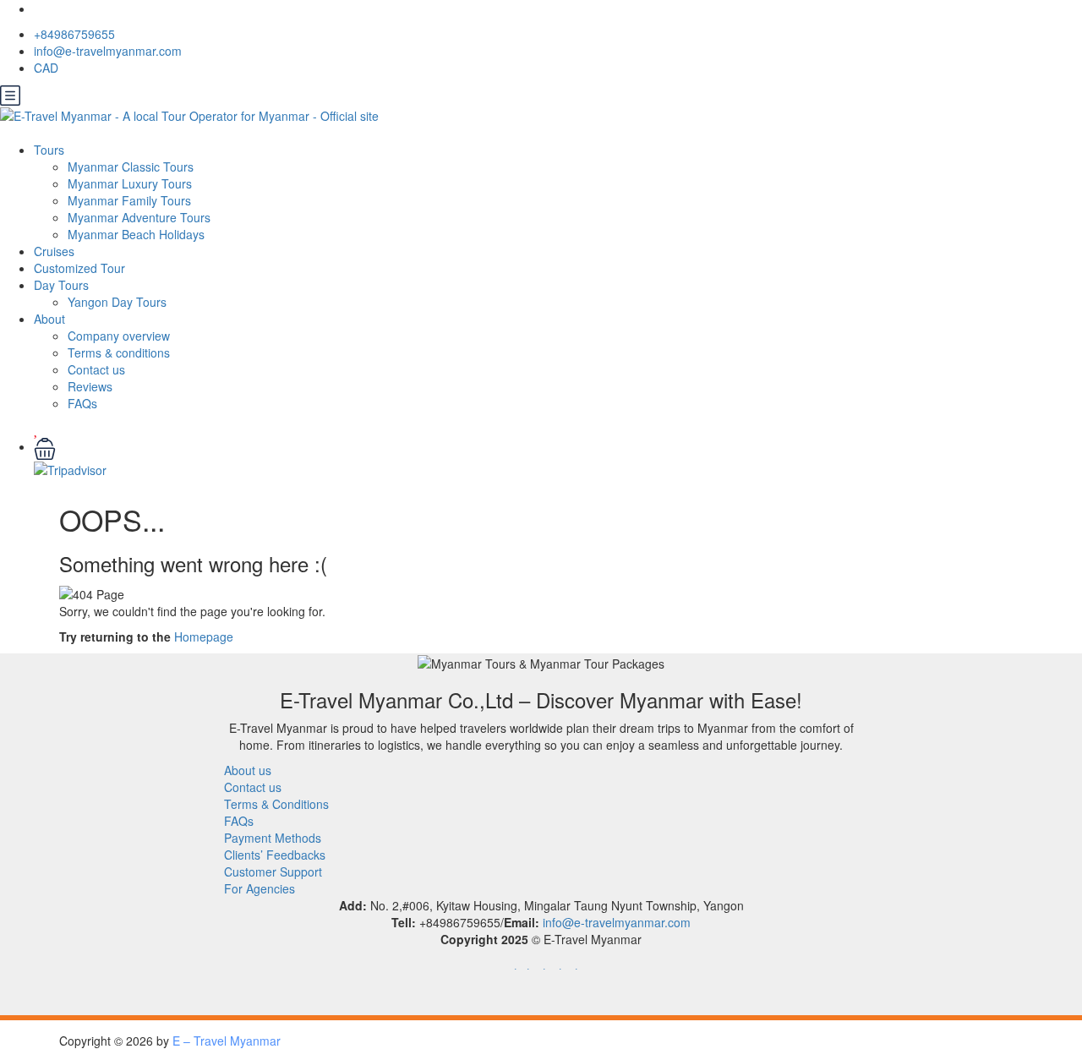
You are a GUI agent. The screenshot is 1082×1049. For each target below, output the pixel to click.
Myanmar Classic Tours (131, 166)
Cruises (54, 251)
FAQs (82, 403)
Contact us (96, 369)
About (49, 318)
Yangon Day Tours (117, 301)
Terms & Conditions (276, 803)
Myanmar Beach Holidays (136, 234)
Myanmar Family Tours (129, 200)
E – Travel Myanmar (226, 1040)
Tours (49, 149)
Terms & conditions (119, 352)
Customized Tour (79, 268)
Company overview (119, 335)
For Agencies (259, 888)
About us (247, 770)
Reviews (90, 386)
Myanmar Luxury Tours (130, 183)
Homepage (203, 636)
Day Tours (61, 284)
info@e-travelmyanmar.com (108, 50)
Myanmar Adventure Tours (139, 217)
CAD (48, 67)
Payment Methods (272, 837)
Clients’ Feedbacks (274, 854)
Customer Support (273, 871)
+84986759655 (74, 33)
